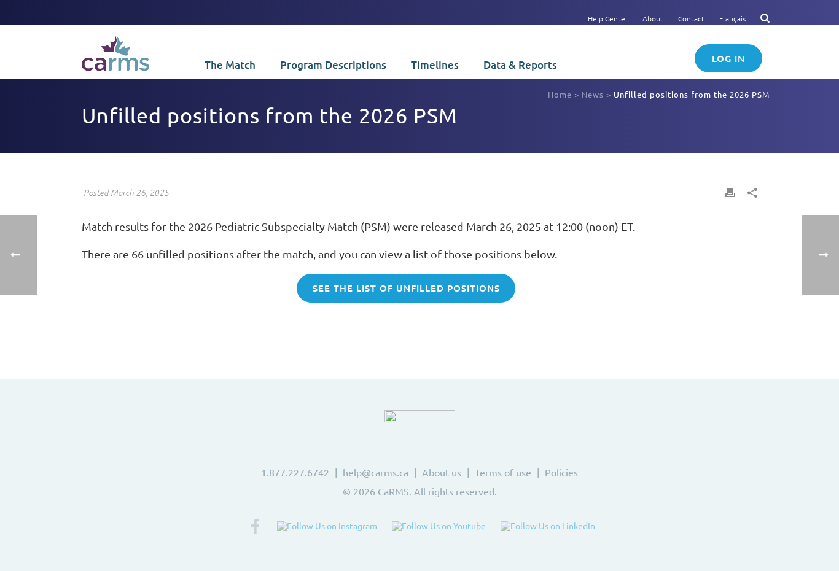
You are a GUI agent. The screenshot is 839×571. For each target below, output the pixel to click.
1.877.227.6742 (295, 472)
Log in (728, 58)
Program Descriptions (333, 65)
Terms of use (503, 472)
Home (560, 94)
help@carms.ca (375, 472)
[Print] (730, 191)
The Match (230, 65)
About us (441, 472)
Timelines (435, 65)
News (593, 94)
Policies (561, 472)
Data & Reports (520, 65)
